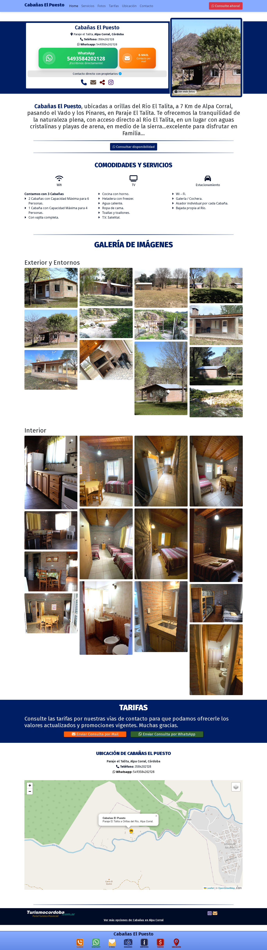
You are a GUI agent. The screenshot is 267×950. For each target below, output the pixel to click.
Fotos (102, 6)
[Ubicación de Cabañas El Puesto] (176, 944)
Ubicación (129, 6)
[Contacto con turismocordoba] (215, 914)
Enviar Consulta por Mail (96, 734)
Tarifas (114, 6)
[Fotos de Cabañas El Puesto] (128, 944)
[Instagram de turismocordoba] (210, 914)
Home (73, 6)
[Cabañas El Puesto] (51, 288)
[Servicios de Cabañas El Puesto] (144, 944)
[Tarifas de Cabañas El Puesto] (160, 944)
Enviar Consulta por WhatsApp (168, 734)
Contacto (146, 6)
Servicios (87, 6)
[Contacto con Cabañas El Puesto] (93, 82)
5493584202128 (99, 44)
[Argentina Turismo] (51, 913)
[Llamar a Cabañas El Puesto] (84, 82)
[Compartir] (102, 82)
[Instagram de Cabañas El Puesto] (110, 82)
